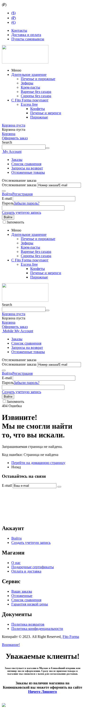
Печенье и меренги (45, 113)
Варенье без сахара (36, 92)
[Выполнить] (4, 191)
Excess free (29, 104)
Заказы (16, 160)
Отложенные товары (28, 172)
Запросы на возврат (27, 168)
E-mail (7, 198)
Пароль (8, 203)
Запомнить (15, 222)
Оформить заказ (15, 138)
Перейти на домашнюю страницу (38, 463)
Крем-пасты (30, 87)
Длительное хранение (29, 75)
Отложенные (21, 596)
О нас (16, 563)
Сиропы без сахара (36, 96)
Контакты (19, 30)
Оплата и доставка (26, 571)
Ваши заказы (21, 591)
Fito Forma (71, 637)
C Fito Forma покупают (29, 100)
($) (13, 13)
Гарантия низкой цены (29, 604)
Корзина (8, 134)
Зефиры (27, 83)
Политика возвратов (27, 624)
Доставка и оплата (26, 35)
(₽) (13, 18)
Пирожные (39, 117)
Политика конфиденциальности (37, 629)
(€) (13, 22)
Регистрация (22, 194)
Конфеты (37, 109)
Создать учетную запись (21, 212)
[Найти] (47, 148)
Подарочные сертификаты (32, 567)
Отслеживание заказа (19, 185)
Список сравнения (26, 164)
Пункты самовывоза (27, 39)
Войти (7, 194)
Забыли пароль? (26, 203)
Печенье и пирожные (38, 79)
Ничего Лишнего (42, 692)
